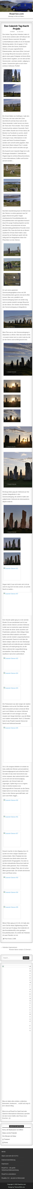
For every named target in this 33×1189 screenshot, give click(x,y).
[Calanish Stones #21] (12, 573)
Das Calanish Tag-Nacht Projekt (16, 27)
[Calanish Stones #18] (12, 558)
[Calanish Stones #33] (12, 882)
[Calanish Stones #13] (12, 401)
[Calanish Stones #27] (12, 839)
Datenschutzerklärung (8, 1160)
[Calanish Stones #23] (12, 693)
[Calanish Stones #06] (12, 90)
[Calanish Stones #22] (12, 663)
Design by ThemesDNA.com (16, 1187)
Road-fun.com (16, 14)
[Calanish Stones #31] (12, 822)
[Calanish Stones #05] (12, 75)
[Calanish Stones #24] (12, 678)
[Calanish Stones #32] (12, 806)
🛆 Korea (5, 1142)
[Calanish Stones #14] (12, 386)
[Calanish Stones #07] (12, 249)
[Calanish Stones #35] (12, 912)
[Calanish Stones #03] (12, 200)
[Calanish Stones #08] (12, 264)
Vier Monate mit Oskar (9, 1136)
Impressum (5, 1164)
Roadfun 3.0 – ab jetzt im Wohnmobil (13, 1178)
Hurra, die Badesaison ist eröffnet (12, 1130)
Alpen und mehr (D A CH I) (10, 1156)
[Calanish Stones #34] (12, 897)
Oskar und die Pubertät (9, 1133)
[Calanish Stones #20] (12, 544)
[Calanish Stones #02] (12, 105)
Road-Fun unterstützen (9, 1174)
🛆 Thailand (6, 1139)
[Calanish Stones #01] (12, 170)
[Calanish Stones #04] (12, 185)
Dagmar (12, 31)
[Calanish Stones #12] (12, 416)
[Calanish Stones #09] (12, 279)
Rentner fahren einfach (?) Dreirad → (20, 949)
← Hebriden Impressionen (9, 947)
